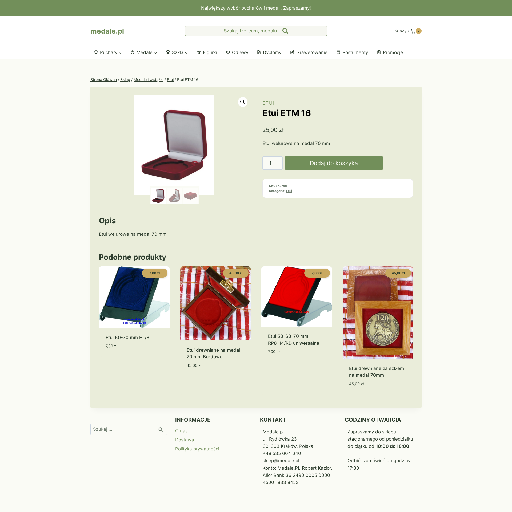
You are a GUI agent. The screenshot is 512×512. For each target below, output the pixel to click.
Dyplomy (272, 52)
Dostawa (184, 439)
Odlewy (240, 52)
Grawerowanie (311, 52)
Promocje (393, 52)
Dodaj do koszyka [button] (126, 362)
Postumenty (355, 52)
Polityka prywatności (197, 449)
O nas (181, 430)
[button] (242, 102)
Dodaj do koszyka (334, 163)
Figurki (210, 52)
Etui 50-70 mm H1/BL (129, 337)
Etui (268, 103)
